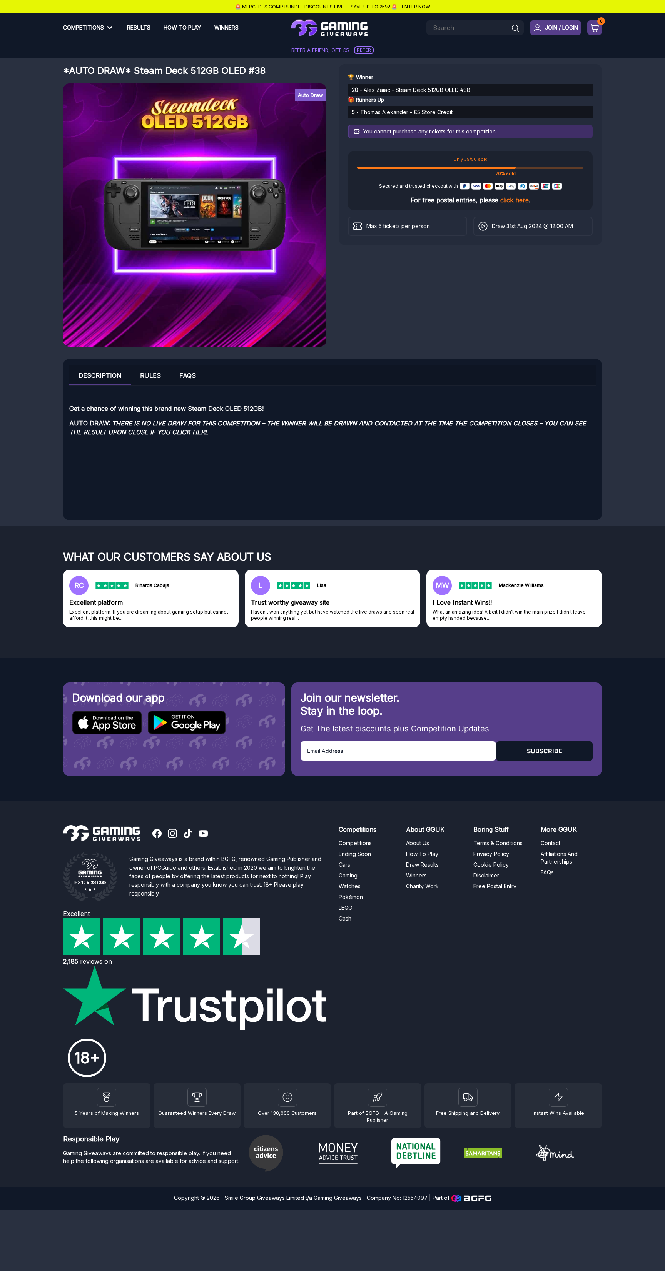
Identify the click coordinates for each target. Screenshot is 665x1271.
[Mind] (569, 1154)
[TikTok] (187, 834)
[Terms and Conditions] (468, 1097)
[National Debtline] (424, 1154)
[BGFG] (377, 1097)
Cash (345, 918)
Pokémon (351, 897)
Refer (364, 50)
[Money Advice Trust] (352, 1154)
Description (100, 375)
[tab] (100, 375)
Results (138, 27)
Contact (550, 843)
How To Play (182, 27)
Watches (350, 886)
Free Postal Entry (494, 886)
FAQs (187, 375)
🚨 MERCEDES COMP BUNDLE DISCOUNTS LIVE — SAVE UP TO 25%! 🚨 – (332, 7)
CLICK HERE (190, 432)
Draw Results (422, 864)
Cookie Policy (491, 864)
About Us (417, 843)
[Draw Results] (287, 1097)
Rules (150, 375)
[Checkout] (594, 27)
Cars (344, 864)
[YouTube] (203, 834)
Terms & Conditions (498, 843)
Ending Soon (355, 854)
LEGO (346, 907)
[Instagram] (172, 834)
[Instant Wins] (558, 1097)
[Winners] (106, 1097)
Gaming (348, 875)
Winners (226, 27)
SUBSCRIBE (544, 751)
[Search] (515, 28)
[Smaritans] (497, 1154)
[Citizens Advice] (280, 1154)
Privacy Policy (491, 854)
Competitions (83, 27)
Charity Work (422, 886)
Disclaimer (486, 875)
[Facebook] (157, 834)
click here (514, 200)
